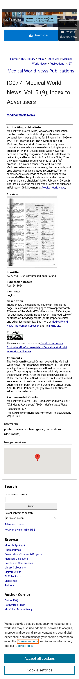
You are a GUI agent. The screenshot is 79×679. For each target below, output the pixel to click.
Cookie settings (28, 641)
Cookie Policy (24, 646)
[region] (39, 648)
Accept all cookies (39, 658)
